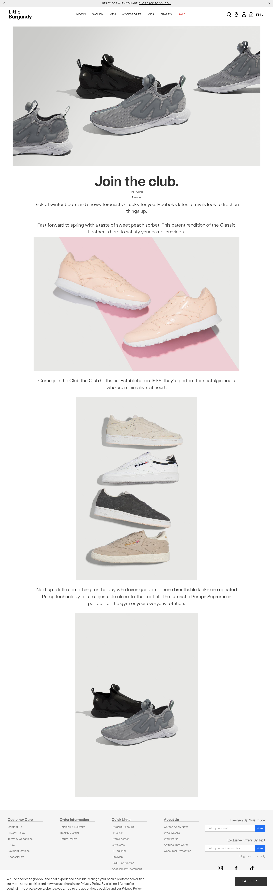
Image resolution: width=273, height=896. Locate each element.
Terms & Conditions (20, 839)
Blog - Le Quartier (123, 863)
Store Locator (120, 839)
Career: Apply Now (176, 827)
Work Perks (171, 839)
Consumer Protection (177, 851)
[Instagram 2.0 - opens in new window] (220, 868)
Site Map (117, 857)
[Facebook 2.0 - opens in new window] (236, 868)
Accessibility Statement (127, 869)
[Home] (21, 14)
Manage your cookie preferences (111, 879)
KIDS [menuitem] (151, 14)
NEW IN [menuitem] (81, 14)
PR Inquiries (119, 851)
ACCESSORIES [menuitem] (131, 14)
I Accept (250, 881)
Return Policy (68, 839)
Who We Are (172, 833)
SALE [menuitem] (181, 14)
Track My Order (69, 833)
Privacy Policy (16, 833)
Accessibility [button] (16, 857)
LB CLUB (117, 833)
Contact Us (15, 827)
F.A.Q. (11, 845)
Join (260, 828)
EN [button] (258, 15)
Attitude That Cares (176, 845)
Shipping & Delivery (72, 827)
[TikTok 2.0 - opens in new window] (252, 868)
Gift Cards (118, 845)
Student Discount (123, 827)
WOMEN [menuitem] (97, 14)
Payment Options (19, 851)
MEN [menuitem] (113, 14)
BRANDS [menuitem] (166, 14)
